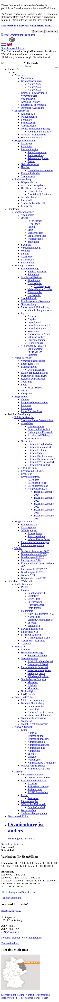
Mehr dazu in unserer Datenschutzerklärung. (26, 25)
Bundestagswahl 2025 (32, 557)
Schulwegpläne (42, 286)
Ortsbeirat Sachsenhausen (41, 456)
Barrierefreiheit (9, 997)
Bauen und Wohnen (24, 697)
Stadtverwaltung (36, 155)
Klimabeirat (34, 750)
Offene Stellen (35, 191)
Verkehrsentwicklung (32, 774)
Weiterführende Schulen (40, 289)
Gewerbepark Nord (38, 664)
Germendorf (34, 223)
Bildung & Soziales (24, 265)
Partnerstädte (27, 259)
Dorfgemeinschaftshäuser (34, 375)
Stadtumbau (34, 625)
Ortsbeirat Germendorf (39, 447)
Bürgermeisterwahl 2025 (34, 554)
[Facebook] (5, 41)
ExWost (32, 622)
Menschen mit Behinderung (35, 128)
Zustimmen (51, 31)
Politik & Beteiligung (19, 414)
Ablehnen (38, 31)
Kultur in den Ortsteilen (33, 378)
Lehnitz (31, 226)
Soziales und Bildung (39, 435)
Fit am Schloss (35, 387)
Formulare (26, 119)
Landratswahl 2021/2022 (34, 569)
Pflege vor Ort (35, 351)
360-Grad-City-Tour (38, 676)
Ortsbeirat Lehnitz (37, 450)
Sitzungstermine (29, 468)
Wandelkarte (34, 759)
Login (45, 997)
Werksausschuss (36, 438)
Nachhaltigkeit (28, 691)
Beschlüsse (33, 479)
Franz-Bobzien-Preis (31, 411)
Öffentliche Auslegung (32, 107)
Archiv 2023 (34, 89)
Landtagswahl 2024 (31, 560)
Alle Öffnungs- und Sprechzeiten (18, 892)
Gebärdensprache (30, 164)
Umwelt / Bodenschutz (33, 765)
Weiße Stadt (34, 598)
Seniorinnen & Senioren (33, 345)
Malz (30, 229)
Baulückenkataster (37, 706)
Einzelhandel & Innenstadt (34, 667)
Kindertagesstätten (37, 271)
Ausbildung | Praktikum (40, 194)
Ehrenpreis (26, 408)
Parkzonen (33, 798)
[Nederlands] (3, 45)
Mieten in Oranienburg (33, 700)
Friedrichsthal (35, 220)
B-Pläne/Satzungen (31, 634)
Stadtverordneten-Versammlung (37, 420)
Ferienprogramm (36, 340)
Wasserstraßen (28, 810)
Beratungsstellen (36, 369)
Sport (24, 384)
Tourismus (26, 381)
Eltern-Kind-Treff (30, 363)
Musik (24, 390)
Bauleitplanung (35, 533)
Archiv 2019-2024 (37, 488)
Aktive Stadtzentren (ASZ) (41, 613)
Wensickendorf (35, 238)
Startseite (6, 844)
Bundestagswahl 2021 (32, 572)
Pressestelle (27, 200)
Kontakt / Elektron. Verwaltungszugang (21, 937)
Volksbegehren (28, 527)
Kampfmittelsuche (30, 173)
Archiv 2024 (34, 86)
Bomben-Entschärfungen (34, 92)
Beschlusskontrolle (30, 476)
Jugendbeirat (34, 322)
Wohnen (25, 250)
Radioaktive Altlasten (39, 768)
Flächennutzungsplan (32, 628)
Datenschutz (42, 994)
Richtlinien (26, 146)
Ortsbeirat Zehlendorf (39, 465)
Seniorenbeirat (35, 348)
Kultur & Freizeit (23, 357)
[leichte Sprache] (12, 41)
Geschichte (26, 256)
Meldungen (27, 78)
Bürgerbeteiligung (23, 521)
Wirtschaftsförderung (32, 652)
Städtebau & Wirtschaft (20, 581)
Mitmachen (33, 688)
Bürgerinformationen (25, 140)
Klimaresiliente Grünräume (42, 762)
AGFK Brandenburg (38, 792)
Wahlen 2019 (28, 575)
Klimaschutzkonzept (38, 744)
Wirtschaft (19, 646)
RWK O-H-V (28, 694)
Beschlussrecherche (38, 485)
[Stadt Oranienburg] (18, 34)
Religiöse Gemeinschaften (34, 402)
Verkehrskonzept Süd (39, 777)
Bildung (32, 756)
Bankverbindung (10, 943)
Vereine (25, 399)
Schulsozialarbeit (36, 337)
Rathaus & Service (13, 70)
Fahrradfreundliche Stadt (34, 780)
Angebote (33, 319)
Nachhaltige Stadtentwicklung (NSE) (40, 618)
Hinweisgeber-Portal (31, 137)
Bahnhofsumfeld (36, 593)
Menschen (33, 682)
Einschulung (34, 280)
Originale (32, 685)
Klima (24, 729)
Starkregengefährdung (39, 715)
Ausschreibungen (30, 197)
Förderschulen (35, 292)
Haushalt (25, 167)
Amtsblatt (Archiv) (30, 101)
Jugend (24, 313)
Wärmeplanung (35, 735)
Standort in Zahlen (37, 655)
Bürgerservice (21, 110)
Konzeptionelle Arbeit (39, 334)
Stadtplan (26, 244)
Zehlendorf (33, 241)
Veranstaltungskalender (33, 360)
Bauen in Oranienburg (32, 703)
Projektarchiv (34, 607)
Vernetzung (33, 331)
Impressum (18, 994)
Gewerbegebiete (29, 658)
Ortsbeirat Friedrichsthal (40, 444)
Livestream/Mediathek (32, 470)
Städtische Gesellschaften (34, 203)
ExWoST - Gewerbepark (40, 661)
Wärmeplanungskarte (38, 738)
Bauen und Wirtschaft (39, 429)
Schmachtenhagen (37, 235)
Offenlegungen (29, 530)
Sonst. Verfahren (36, 536)
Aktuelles (19, 75)
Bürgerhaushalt (29, 524)
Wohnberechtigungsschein (34, 724)
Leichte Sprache (29, 149)
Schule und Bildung (31, 277)
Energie (32, 753)
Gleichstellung (28, 125)
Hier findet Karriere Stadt (34, 188)
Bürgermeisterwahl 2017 (34, 578)
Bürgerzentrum (29, 366)
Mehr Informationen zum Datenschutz (21, 60)
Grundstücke (34, 709)
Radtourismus (35, 789)
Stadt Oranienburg (37, 152)
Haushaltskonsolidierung (40, 170)
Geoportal (26, 643)
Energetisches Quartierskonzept (36, 603)
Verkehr (18, 771)
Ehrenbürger (27, 262)
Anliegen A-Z (28, 113)
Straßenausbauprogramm (34, 813)
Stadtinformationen (24, 212)
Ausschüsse (27, 423)
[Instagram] (8, 41)
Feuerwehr (26, 206)
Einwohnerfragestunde (32, 545)
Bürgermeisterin (29, 182)
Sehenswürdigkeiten (38, 158)
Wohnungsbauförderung (33, 718)
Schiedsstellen (28, 122)
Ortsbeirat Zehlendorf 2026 (35, 551)
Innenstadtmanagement (39, 670)
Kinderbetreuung (30, 268)
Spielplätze (26, 393)
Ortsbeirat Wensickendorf (41, 462)
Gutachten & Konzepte (33, 640)
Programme (27, 610)
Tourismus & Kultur (18, 816)
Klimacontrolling (36, 747)
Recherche (26, 473)
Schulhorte (33, 274)
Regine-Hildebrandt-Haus (34, 372)
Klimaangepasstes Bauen (40, 712)
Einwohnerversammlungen (35, 542)
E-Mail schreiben (10, 932)
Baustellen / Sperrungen (33, 104)
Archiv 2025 (34, 84)
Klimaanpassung (36, 741)
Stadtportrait (27, 214)
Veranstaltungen (29, 95)
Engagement (20, 396)
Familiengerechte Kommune (35, 301)
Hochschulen (34, 295)
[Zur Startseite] (2, 41)
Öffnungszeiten (29, 116)
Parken (24, 795)
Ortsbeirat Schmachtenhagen (42, 459)
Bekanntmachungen (31, 81)
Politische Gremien (24, 417)
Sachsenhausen (35, 232)
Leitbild (25, 253)
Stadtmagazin (28, 98)
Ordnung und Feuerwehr (40, 432)
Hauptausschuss (36, 426)
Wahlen (18, 548)
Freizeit (31, 161)
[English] (9, 45)
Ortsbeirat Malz (36, 453)
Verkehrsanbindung (31, 247)
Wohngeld (26, 721)
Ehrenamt (26, 405)
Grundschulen (35, 283)
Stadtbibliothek (29, 298)
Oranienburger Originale (33, 679)
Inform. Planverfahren (39, 539)
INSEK (25, 587)
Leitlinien (32, 354)
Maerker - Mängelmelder (34, 134)
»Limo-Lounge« (36, 342)
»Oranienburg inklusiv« (40, 131)
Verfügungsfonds (36, 673)
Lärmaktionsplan (29, 801)
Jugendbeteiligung (37, 328)
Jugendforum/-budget (39, 325)
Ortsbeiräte (26, 441)
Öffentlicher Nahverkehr (33, 804)
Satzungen (26, 143)
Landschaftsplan (29, 631)
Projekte (25, 590)
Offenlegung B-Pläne (39, 637)
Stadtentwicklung (23, 584)
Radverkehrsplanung (38, 786)
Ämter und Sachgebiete (33, 185)
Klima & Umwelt (23, 726)
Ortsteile (25, 217)
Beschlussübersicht (37, 482)
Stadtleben (13, 209)
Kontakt (30, 994)
